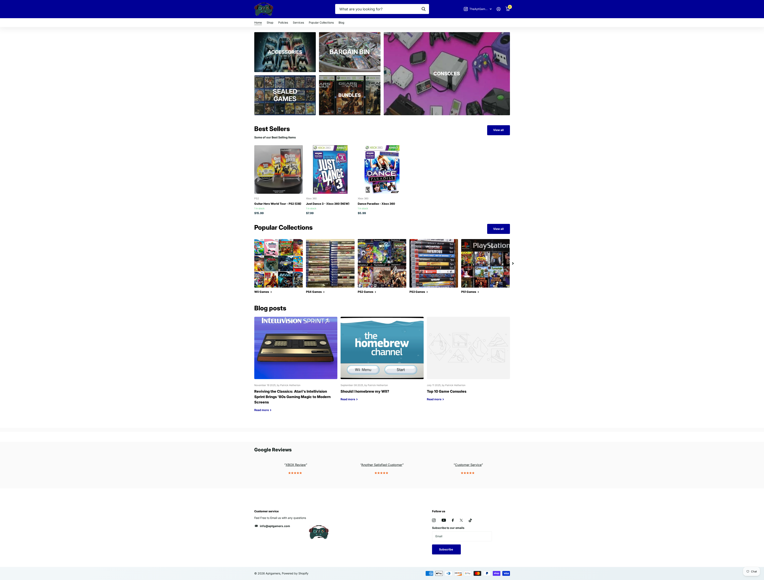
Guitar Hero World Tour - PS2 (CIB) (277, 203)
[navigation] (513, 263)
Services (298, 22)
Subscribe (446, 549)
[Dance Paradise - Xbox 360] (382, 169)
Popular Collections (321, 22)
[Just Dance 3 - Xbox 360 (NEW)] (330, 169)
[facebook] (453, 520)
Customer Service (468, 465)
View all (498, 130)
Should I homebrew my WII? (382, 362)
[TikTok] (470, 520)
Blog (341, 22)
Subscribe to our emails (448, 527)
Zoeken (423, 9)
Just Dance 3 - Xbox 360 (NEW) (327, 203)
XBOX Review (296, 465)
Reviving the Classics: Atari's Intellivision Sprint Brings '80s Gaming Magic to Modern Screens (295, 367)
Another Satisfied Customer (381, 465)
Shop (270, 22)
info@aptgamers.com (275, 526)
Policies (283, 22)
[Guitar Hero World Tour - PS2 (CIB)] (278, 169)
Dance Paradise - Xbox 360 (376, 203)
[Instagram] (434, 520)
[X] (461, 520)
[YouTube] (444, 520)
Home (258, 22)
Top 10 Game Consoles (468, 362)
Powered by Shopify (295, 573)
